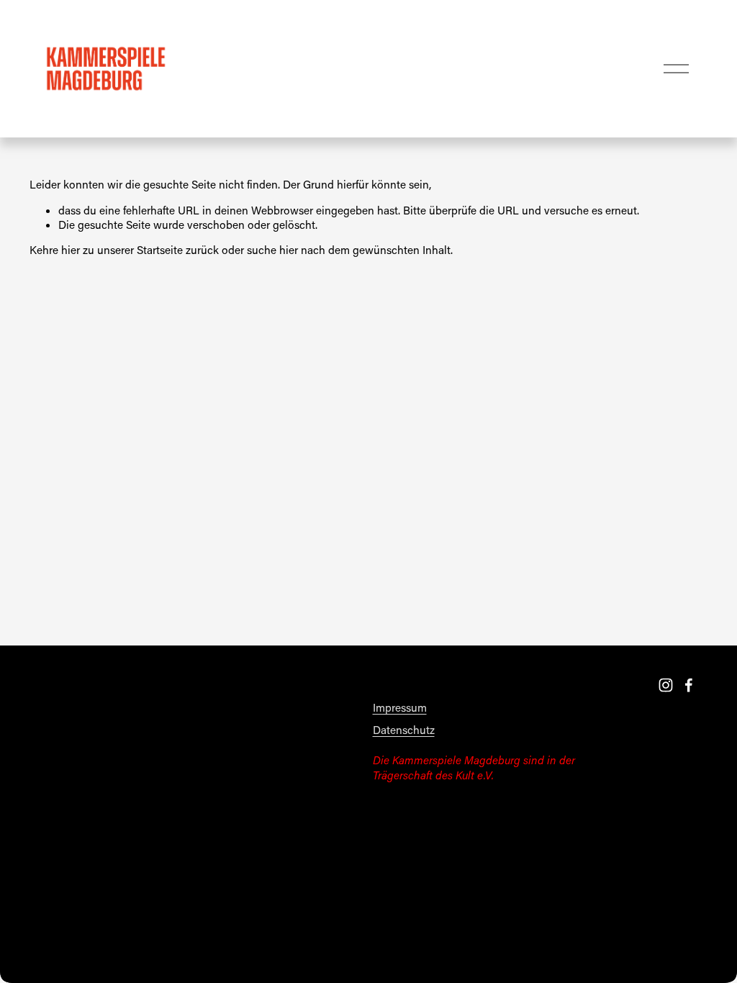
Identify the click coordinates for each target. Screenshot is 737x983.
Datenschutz (404, 729)
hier (70, 250)
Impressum (400, 707)
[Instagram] (666, 685)
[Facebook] (689, 685)
